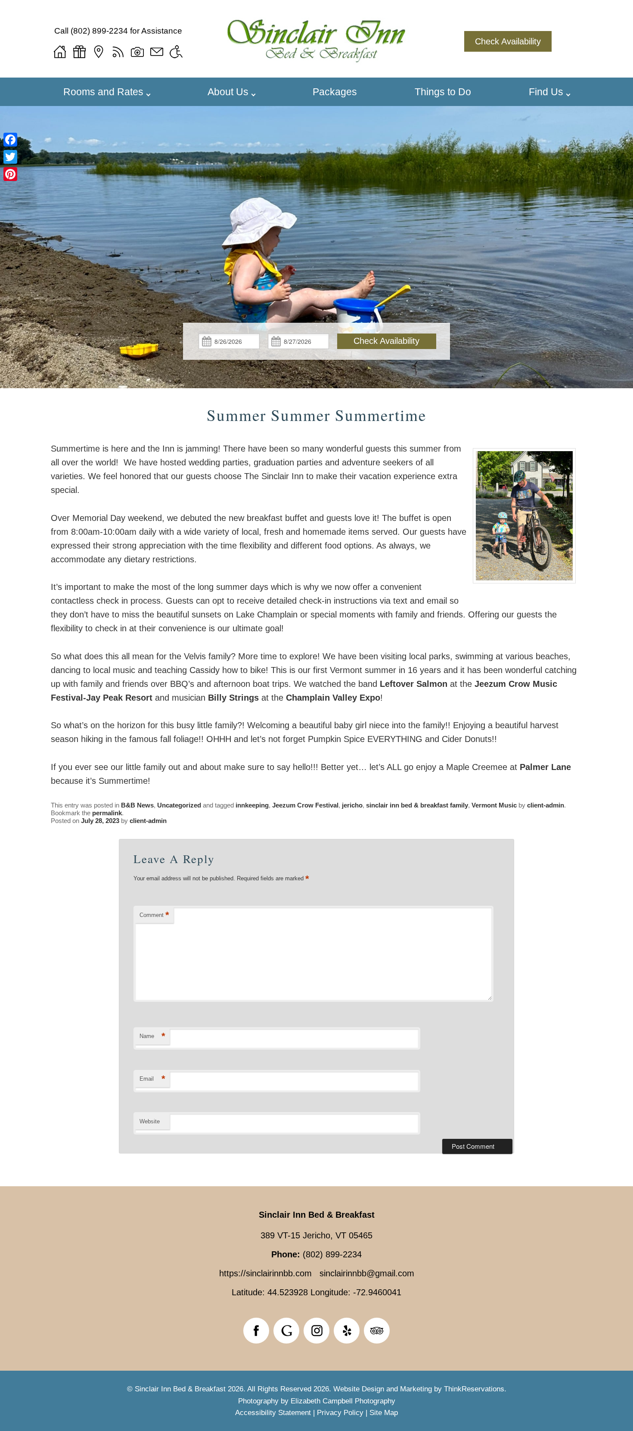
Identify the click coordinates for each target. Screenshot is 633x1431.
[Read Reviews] (377, 1331)
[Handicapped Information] (176, 51)
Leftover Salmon (413, 684)
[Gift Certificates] (79, 51)
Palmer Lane (545, 767)
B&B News (137, 805)
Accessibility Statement (273, 1413)
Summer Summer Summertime (316, 415)
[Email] (156, 51)
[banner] (316, 1334)
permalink (107, 813)
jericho (352, 805)
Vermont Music (494, 805)
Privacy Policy (340, 1413)
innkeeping (252, 805)
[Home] (59, 51)
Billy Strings (233, 697)
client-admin (545, 805)
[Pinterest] (10, 174)
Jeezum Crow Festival (305, 805)
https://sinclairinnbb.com (265, 1273)
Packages (335, 91)
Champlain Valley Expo (333, 697)
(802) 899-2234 (99, 30)
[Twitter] (10, 156)
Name (152, 1036)
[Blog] (118, 51)
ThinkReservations (474, 1389)
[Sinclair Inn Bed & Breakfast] (316, 57)
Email (152, 1078)
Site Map (383, 1413)
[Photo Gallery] (137, 51)
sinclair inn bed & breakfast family (417, 805)
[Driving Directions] (98, 51)
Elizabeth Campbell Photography (343, 1401)
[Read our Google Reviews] (286, 1331)
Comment (154, 915)
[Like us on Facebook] (256, 1331)
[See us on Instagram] (316, 1331)
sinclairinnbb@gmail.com (367, 1273)
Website (150, 1121)
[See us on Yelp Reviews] (347, 1331)
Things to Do (443, 91)
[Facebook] (10, 139)
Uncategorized (179, 805)
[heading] (316, 415)
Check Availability (508, 41)
